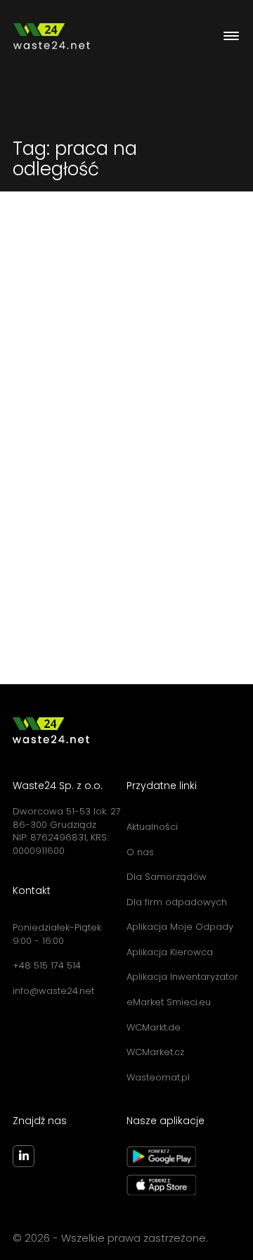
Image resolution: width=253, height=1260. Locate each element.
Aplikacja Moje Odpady (179, 926)
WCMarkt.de (153, 1027)
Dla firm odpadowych (176, 902)
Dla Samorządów (166, 876)
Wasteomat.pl (158, 1077)
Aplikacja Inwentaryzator (182, 976)
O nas (140, 852)
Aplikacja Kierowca (169, 952)
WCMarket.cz (155, 1052)
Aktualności (152, 826)
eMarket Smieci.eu (168, 1002)
